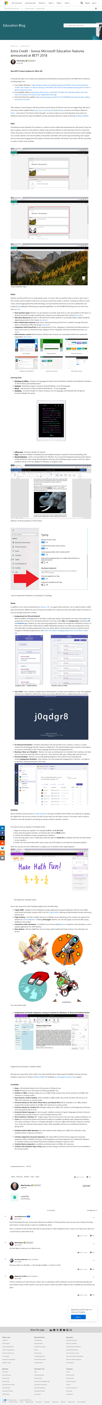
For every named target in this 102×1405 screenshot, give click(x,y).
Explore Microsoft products (8, 1359)
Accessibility (69, 1391)
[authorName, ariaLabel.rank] (13, 61)
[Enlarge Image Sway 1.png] (49, 169)
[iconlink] (15, 1197)
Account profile (38, 1340)
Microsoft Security (6, 1375)
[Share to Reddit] (61, 1330)
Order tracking (37, 1353)
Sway (36, 110)
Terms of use (39, 1402)
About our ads (71, 1402)
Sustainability (69, 1394)
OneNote (60, 110)
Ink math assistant (39, 814)
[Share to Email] (71, 1330)
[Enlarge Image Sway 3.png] (49, 264)
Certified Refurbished (39, 1356)
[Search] (82, 3)
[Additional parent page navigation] (22, 8)
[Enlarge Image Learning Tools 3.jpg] (49, 558)
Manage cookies (29, 1402)
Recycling (63, 1402)
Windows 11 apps (6, 1362)
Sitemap (4, 1402)
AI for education (70, 1362)
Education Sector (30, 8)
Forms (41, 110)
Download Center (38, 1343)
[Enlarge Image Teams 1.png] (51, 661)
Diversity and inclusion (71, 1388)
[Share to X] (57, 1330)
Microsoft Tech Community (40, 1384)
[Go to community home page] (6, 2)
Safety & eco (55, 1402)
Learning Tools (49, 110)
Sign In (94, 3)
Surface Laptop (6, 1343)
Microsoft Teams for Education (73, 1346)
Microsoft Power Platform (8, 1384)
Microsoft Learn (38, 1378)
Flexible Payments (38, 1362)
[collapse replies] (5, 1216)
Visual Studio (37, 1394)
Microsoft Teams (6, 1388)
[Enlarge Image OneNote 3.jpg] (51, 1032)
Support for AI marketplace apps (42, 1381)
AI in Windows (5, 1356)
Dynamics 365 (5, 1378)
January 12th (45, 607)
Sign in (78, 1317)
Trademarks (47, 1402)
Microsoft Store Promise (40, 1359)
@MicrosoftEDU (83, 116)
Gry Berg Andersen (21, 1259)
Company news (70, 1378)
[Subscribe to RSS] (67, 1330)
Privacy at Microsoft (71, 1381)
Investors (68, 1384)
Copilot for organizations (8, 1350)
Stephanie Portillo (20, 1276)
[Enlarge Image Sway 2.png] (49, 218)
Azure (35, 1372)
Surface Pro (5, 1340)
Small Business (6, 1394)
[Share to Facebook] (54, 1330)
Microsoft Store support (40, 1346)
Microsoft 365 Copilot (7, 1391)
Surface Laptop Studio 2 (8, 1346)
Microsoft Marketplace (39, 1388)
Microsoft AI (5, 1372)
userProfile (86, 1186)
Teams (13, 113)
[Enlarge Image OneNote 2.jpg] (51, 968)
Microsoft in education (71, 1340)
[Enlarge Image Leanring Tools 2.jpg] (51, 491)
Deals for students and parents (73, 1359)
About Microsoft (70, 1375)
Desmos (63, 924)
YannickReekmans (20, 1216)
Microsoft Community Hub (12, 8)
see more (79, 315)
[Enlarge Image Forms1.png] (51, 355)
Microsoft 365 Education (72, 1350)
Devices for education (71, 1343)
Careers (68, 1372)
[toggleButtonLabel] (96, 8)
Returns (36, 1350)
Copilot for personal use (8, 1353)
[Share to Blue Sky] (64, 1330)
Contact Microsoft (13, 1402)
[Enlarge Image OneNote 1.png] (49, 870)
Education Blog (41, 8)
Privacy (21, 1402)
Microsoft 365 (5, 1381)
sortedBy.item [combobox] (91, 1210)
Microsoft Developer (39, 1375)
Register (87, 3)
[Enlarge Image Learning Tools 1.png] (51, 421)
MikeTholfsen (21, 61)
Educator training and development (74, 1356)
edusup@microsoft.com (65, 1077)
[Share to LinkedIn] (51, 1330)
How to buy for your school (72, 1353)
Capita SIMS (54, 912)
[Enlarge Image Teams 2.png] (51, 718)
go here (17, 309)
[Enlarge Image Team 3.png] (51, 784)
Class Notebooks (29, 919)
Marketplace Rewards (39, 1391)
